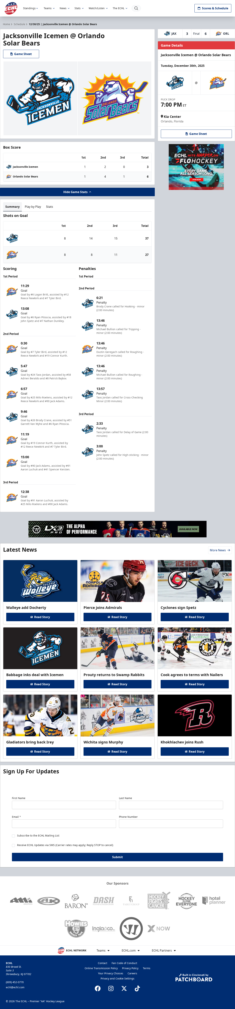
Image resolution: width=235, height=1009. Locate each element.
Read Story (42, 617)
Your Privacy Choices (110, 973)
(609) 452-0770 (15, 982)
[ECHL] (11, 8)
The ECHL (118, 8)
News (63, 8)
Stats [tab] (49, 207)
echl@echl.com (15, 987)
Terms (146, 968)
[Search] (136, 8)
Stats (78, 8)
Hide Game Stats (75, 192)
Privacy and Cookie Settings (117, 978)
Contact (102, 963)
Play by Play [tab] (33, 207)
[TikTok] (137, 988)
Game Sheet (23, 54)
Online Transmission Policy (101, 968)
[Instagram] (111, 988)
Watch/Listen (97, 8)
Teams (48, 8)
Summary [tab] (12, 207)
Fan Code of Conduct (124, 963)
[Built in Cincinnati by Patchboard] (194, 977)
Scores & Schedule (215, 8)
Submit (117, 857)
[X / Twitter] (124, 988)
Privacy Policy (130, 968)
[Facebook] (98, 988)
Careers (132, 973)
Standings (29, 8)
